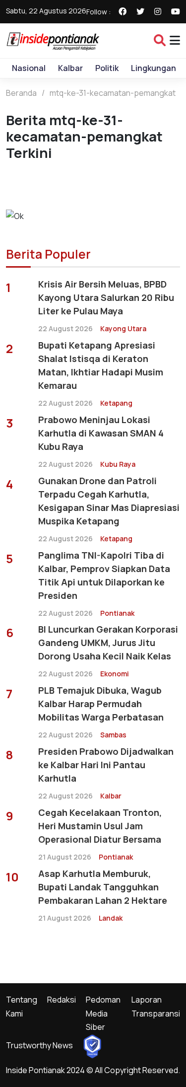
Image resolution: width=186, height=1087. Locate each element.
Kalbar (70, 68)
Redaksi (61, 999)
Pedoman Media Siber (103, 1013)
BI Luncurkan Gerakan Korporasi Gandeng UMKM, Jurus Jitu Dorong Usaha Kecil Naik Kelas (108, 642)
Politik (107, 68)
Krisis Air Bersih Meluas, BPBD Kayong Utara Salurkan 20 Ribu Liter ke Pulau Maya (106, 297)
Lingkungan (153, 68)
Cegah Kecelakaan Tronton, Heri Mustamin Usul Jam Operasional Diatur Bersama (100, 825)
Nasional (29, 68)
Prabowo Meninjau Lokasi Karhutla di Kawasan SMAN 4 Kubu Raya (101, 433)
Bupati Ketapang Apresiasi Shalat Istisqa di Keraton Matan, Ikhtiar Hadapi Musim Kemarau (100, 365)
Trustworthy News (39, 1045)
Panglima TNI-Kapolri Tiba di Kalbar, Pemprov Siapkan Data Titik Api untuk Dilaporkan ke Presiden (104, 575)
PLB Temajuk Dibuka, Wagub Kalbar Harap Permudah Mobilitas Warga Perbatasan (101, 703)
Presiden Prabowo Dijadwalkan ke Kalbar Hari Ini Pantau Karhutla (106, 764)
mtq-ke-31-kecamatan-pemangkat (113, 92)
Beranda (21, 92)
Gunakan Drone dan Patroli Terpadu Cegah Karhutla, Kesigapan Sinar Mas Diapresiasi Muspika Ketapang (109, 501)
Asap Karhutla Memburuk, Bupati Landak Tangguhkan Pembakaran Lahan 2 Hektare (102, 887)
